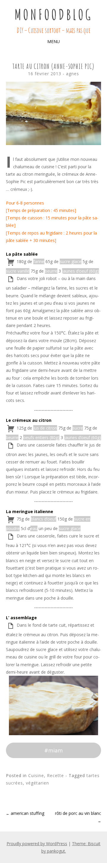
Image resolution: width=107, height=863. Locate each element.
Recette (55, 775)
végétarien (37, 783)
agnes (72, 73)
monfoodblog (53, 14)
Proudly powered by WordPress (37, 843)
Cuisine (36, 775)
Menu (53, 41)
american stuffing (25, 813)
